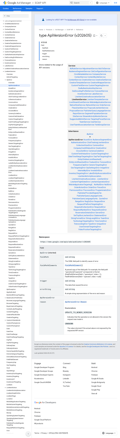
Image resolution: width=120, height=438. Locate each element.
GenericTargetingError (98, 165)
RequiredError (100, 207)
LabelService (97, 94)
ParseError (101, 187)
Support (40, 8)
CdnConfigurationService (101, 71)
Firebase (94, 375)
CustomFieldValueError (80, 154)
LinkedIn (66, 379)
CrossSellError (82, 151)
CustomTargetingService (98, 85)
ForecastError (105, 162)
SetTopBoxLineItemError (84, 215)
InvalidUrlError (96, 170)
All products (38, 423)
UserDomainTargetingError (90, 227)
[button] (15, 21)
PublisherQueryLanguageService (97, 111)
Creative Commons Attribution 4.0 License (98, 344)
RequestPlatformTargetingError (90, 204)
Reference (17, 8)
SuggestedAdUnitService (80, 119)
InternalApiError (84, 170)
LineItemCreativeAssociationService (90, 97)
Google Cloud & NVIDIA (42, 382)
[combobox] (81, 3)
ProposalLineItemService (97, 108)
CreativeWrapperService (101, 82)
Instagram (67, 375)
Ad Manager (24, 2)
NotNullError (99, 184)
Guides (6, 8)
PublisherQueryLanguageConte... (90, 196)
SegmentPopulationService (96, 113)
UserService (96, 122)
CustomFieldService (79, 85)
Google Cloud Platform (42, 420)
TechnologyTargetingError (83, 221)
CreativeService (88, 80)
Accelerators (39, 379)
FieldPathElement (73, 265)
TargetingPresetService (100, 119)
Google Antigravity (98, 382)
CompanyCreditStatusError (84, 148)
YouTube (66, 386)
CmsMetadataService (83, 74)
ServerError (100, 213)
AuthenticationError (79, 142)
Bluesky (66, 371)
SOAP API (40, 2)
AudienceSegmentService (79, 71)
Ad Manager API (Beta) (76, 20)
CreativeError (101, 148)
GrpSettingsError (93, 168)
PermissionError (76, 190)
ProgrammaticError (103, 190)
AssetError (87, 140)
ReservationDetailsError (85, 213)
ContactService (81, 77)
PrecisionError (89, 190)
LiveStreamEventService (79, 102)
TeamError (105, 218)
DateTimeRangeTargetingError (80, 156)
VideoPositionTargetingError (90, 229)
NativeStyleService (77, 105)
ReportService (78, 113)
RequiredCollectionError (84, 207)
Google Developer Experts (43, 375)
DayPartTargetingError (103, 156)
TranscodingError (81, 224)
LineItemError (102, 179)
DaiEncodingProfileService (83, 91)
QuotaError (103, 198)
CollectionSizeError (84, 145)
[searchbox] (16, 16)
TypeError (92, 224)
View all (94, 394)
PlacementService (79, 108)
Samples (29, 8)
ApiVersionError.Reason (76, 302)
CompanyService (99, 74)
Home (41, 30)
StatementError (100, 215)
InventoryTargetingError (78, 173)
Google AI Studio (97, 379)
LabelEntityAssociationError (99, 173)
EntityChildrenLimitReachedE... (90, 159)
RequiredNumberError (82, 210)
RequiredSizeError (99, 210)
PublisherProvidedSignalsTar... (90, 193)
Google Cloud (96, 386)
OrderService (104, 105)
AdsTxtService (104, 68)
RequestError (99, 201)
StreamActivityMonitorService (95, 116)
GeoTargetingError (78, 168)
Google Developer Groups (43, 371)
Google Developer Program (44, 367)
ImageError (104, 168)
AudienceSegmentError (102, 140)
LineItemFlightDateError (80, 182)
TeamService (84, 122)
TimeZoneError (101, 221)
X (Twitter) (67, 382)
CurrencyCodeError (96, 151)
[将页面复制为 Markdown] (101, 36)
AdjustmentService (90, 68)
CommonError (98, 145)
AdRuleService (76, 68)
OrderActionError (81, 187)
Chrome (94, 371)
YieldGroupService (102, 125)
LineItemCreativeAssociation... (84, 179)
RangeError (79, 201)
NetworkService (92, 105)
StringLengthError (93, 218)
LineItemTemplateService (97, 99)
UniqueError (101, 224)
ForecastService (101, 91)
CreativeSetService (103, 80)
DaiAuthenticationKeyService (90, 88)
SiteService (77, 116)
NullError (107, 184)
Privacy (44, 433)
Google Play (95, 390)
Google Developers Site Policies (97, 346)
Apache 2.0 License (66, 346)
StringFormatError (78, 218)
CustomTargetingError (100, 154)
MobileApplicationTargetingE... (81, 184)
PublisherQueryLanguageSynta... (85, 198)
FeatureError (94, 162)
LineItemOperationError (100, 182)
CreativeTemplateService (79, 82)
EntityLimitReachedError (79, 162)
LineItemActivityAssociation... (90, 176)
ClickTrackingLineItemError (98, 142)
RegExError (89, 201)
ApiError (90, 134)
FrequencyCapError (81, 165)
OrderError (92, 187)
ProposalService (76, 111)
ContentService (75, 80)
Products (49, 30)
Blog (64, 367)
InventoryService (84, 94)
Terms (36, 433)
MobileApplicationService (100, 102)
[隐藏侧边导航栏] (28, 433)
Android (94, 367)
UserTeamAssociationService (82, 125)
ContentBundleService (96, 77)
